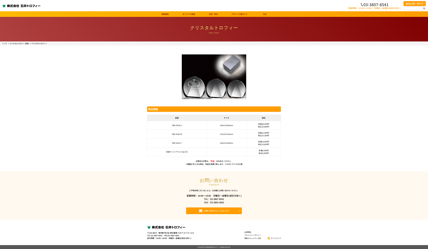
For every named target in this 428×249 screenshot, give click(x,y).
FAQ (264, 14)
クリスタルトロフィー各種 (19, 43)
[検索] (424, 8)
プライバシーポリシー (252, 235)
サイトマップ (276, 238)
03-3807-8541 (376, 4)
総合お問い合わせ (415, 3)
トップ (4, 43)
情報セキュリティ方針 (252, 238)
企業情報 (247, 232)
